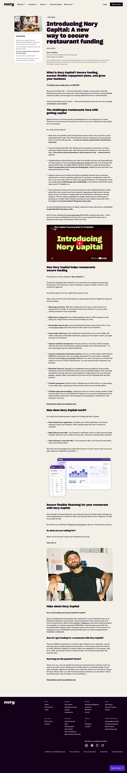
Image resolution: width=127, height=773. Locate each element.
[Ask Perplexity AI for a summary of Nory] (97, 745)
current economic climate (80, 163)
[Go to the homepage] (9, 702)
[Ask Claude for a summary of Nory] (92, 745)
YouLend (59, 283)
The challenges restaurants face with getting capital (28, 47)
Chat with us (51, 543)
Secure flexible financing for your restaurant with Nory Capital (27, 59)
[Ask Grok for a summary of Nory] (102, 745)
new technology (74, 215)
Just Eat (77, 623)
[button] (21, 4)
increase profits (57, 327)
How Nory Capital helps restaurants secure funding (28, 52)
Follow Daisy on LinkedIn (55, 57)
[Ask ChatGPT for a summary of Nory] (86, 745)
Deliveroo (85, 623)
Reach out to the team (77, 525)
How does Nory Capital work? (26, 55)
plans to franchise (69, 358)
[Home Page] (9, 4)
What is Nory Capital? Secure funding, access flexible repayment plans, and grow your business (27, 42)
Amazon (52, 375)
